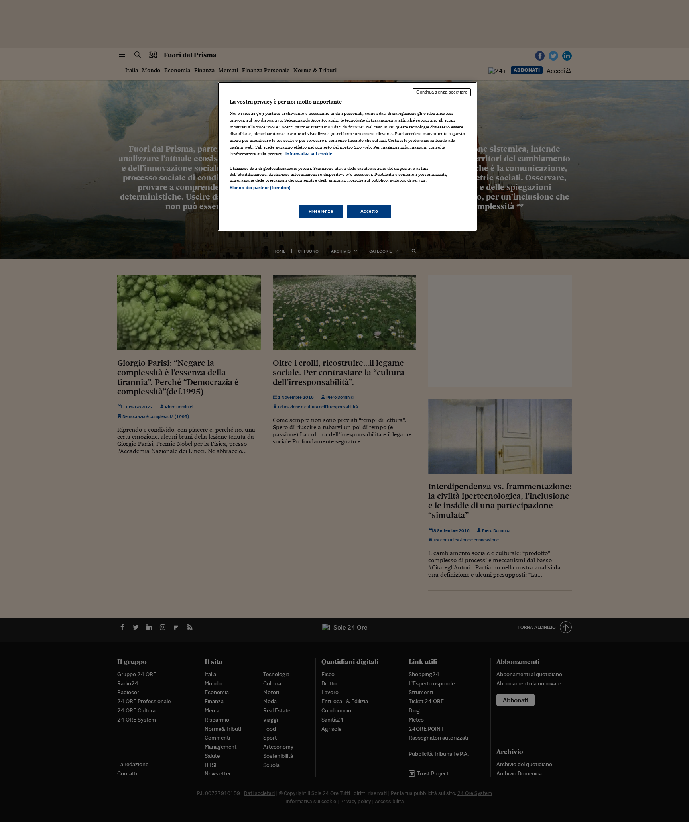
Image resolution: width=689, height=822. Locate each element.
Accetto (369, 211)
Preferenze (321, 211)
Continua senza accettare (441, 92)
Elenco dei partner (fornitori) (260, 187)
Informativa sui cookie (308, 153)
